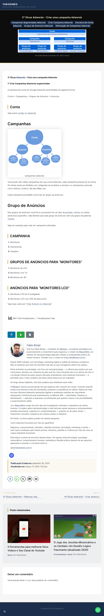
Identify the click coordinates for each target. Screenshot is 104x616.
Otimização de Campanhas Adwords (73, 26)
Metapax (64, 349)
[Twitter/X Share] (23, 478)
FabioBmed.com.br (77, 357)
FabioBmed (10, 4)
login (29, 580)
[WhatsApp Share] (16, 478)
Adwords (20, 77)
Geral (67, 56)
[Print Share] (29, 478)
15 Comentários (60, 554)
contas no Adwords (27, 113)
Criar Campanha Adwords (60, 22)
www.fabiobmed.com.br (21, 448)
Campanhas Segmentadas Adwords (29, 22)
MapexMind (84, 352)
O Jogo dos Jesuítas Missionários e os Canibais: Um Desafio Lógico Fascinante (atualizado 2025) (75, 546)
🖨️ (11, 334)
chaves (11, 219)
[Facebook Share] (10, 478)
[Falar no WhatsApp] (98, 610)
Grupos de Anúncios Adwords (38, 26)
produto (69, 212)
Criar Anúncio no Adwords (39, 304)
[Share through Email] (36, 478)
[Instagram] (11, 455)
